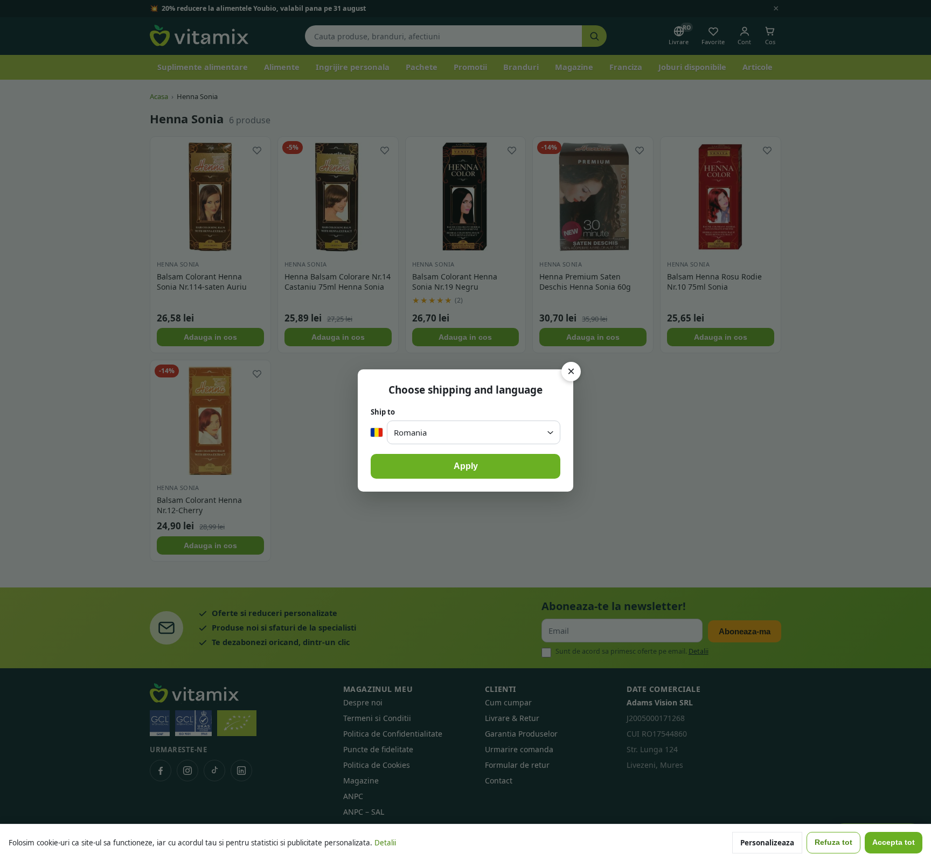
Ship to (383, 412)
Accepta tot (893, 842)
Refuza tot (833, 842)
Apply (466, 466)
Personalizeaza (767, 843)
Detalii (385, 843)
